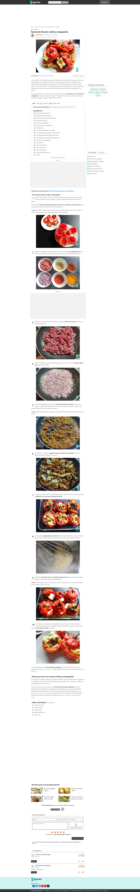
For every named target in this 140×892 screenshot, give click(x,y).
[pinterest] (45, 886)
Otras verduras (41, 27)
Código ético (105, 890)
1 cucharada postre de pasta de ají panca (47, 135)
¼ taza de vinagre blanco (43, 152)
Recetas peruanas (70, 107)
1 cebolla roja (39, 128)
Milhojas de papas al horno (95, 169)
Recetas (32, 27)
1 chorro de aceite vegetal (43, 140)
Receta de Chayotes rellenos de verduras (77, 798)
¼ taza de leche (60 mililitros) (44, 125)
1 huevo (38, 155)
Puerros (98, 95)
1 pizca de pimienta (41, 145)
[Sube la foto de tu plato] (62, 809)
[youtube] (42, 886)
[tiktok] (48, 886)
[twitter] (36, 886)
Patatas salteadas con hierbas (96, 161)
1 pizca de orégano (41, 150)
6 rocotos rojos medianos (43, 113)
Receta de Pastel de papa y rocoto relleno (61, 191)
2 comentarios (54, 34)
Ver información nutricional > (58, 157)
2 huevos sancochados (42, 123)
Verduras (36, 27)
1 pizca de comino (41, 147)
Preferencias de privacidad (77, 890)
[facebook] (33, 886)
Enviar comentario (77, 838)
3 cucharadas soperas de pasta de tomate (47, 138)
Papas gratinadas (93, 164)
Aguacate (91, 92)
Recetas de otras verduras (45, 669)
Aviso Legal (54, 890)
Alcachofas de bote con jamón (96, 171)
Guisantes (104, 92)
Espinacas (98, 92)
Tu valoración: (49, 834)
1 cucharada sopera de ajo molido (45, 130)
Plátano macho (94, 89)
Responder (34, 861)
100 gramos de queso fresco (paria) (46, 118)
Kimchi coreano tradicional (95, 159)
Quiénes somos (48, 890)
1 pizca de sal (39, 143)
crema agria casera (69, 695)
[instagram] (39, 886)
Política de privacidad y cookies (64, 890)
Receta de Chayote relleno (76, 790)
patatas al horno (44, 693)
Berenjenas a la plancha (95, 166)
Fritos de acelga (93, 174)
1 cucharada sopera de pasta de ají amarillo (48, 133)
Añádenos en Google (79, 76)
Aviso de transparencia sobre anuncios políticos (92, 890)
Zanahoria (102, 89)
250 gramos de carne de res (44, 116)
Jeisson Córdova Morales (41, 37)
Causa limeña (92, 157)
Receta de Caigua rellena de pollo (49, 798)
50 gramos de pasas (41, 120)
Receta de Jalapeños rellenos (49, 790)
